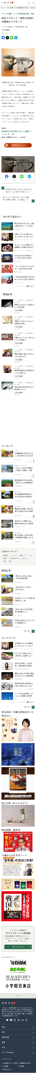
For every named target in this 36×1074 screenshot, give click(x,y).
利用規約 (21, 1066)
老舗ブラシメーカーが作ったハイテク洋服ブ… (24, 338)
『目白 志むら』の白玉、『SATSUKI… (23, 588)
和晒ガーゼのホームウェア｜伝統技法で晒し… (24, 322)
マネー (31, 555)
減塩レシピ (23, 555)
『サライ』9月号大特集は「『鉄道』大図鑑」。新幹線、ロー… (24, 469)
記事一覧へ (27, 631)
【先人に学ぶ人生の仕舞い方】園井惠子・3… (24, 610)
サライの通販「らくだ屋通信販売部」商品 (17, 7)
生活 (3, 1047)
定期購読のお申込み (25, 1063)
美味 (16, 451)
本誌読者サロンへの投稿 (10, 1063)
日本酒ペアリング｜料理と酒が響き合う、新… (25, 599)
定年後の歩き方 (14, 558)
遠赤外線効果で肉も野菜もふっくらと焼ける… (24, 371)
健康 (3, 1042)
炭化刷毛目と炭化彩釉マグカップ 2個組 (15, 131)
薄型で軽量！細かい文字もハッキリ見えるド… (24, 355)
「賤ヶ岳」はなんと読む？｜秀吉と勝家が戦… (24, 577)
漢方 (10, 561)
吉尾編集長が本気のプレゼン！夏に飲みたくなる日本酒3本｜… (24, 454)
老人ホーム (25, 558)
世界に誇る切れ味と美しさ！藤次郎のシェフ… (24, 388)
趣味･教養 (17, 492)
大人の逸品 (6, 30)
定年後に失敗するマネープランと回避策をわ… (25, 621)
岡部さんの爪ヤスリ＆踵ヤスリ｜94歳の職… (24, 305)
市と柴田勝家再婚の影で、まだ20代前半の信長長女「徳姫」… (24, 495)
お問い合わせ (7, 1069)
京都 (4, 561)
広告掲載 (5, 1066)
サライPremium (8, 1052)
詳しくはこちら (18, 947)
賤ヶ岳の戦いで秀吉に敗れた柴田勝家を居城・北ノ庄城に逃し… (24, 536)
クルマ (15, 555)
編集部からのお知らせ (21, 465)
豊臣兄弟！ (6, 555)
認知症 (5, 558)
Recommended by (22, 286)
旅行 (3, 1032)
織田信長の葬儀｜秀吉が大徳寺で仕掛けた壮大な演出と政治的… (24, 510)
